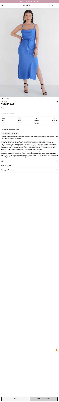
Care (2, 161)
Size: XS (14, 398)
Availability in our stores (8, 113)
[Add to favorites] (57, 102)
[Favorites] (49, 5)
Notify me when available (43, 398)
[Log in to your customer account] (52, 5)
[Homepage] (26, 5)
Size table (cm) (6, 165)
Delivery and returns (7, 170)
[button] (2, 5)
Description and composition (10, 129)
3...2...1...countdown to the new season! (29, 1)
